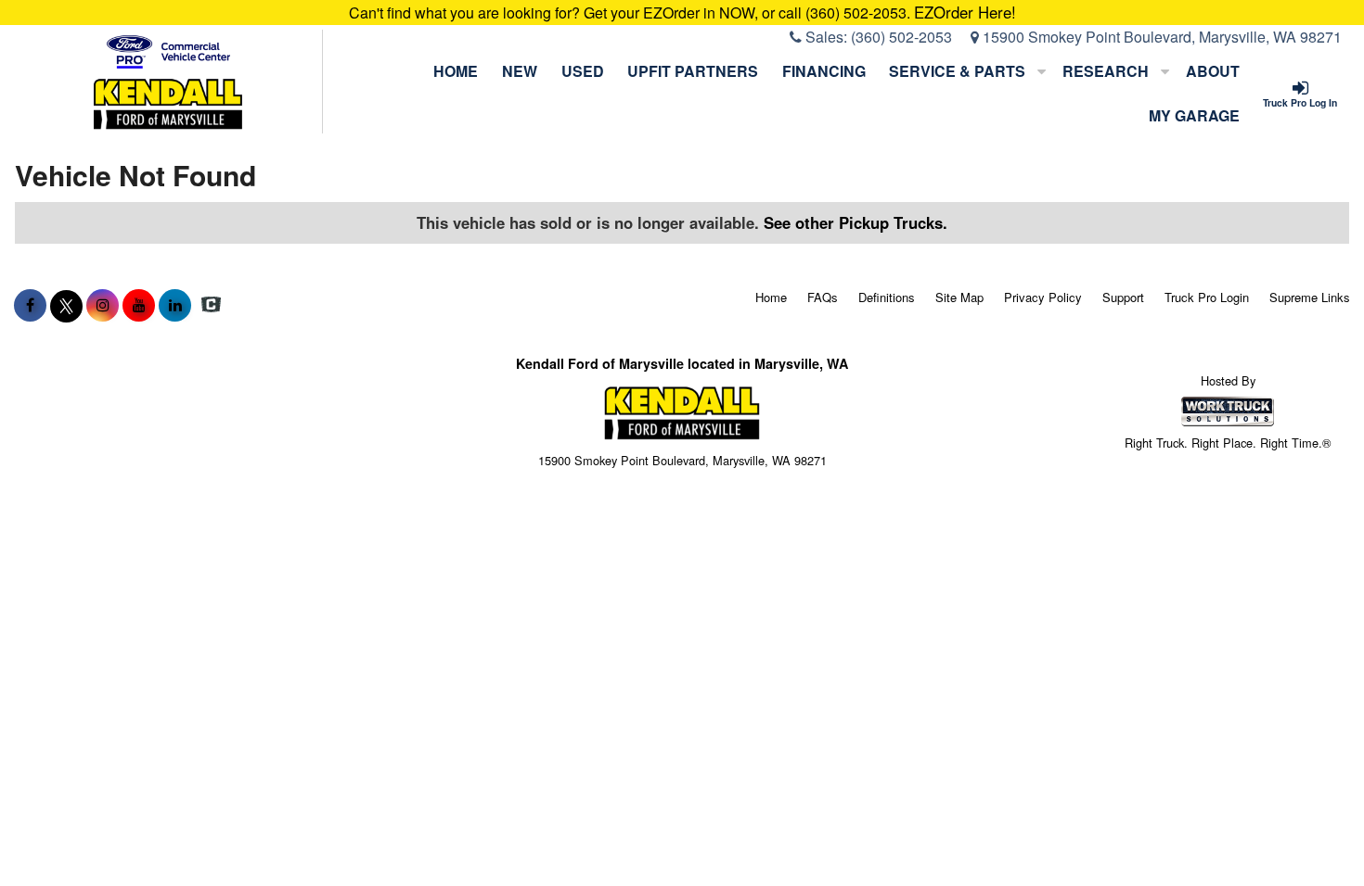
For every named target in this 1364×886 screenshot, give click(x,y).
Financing (824, 71)
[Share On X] (66, 305)
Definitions (886, 297)
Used (582, 71)
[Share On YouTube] (138, 305)
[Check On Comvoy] (211, 305)
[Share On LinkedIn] (175, 305)
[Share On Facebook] (30, 305)
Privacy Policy (1043, 297)
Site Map (959, 297)
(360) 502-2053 (901, 36)
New (519, 71)
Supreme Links (1309, 297)
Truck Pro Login (1207, 297)
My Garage (1194, 115)
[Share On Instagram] (102, 305)
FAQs (822, 297)
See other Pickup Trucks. (855, 222)
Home (455, 71)
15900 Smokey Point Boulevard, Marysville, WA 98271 (1160, 36)
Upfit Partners (692, 71)
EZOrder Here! (965, 12)
